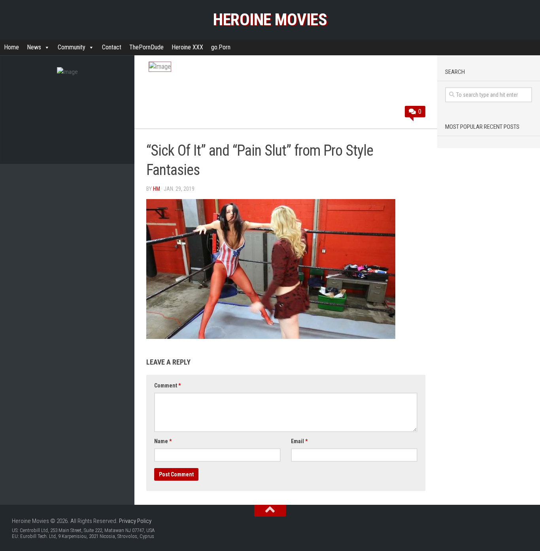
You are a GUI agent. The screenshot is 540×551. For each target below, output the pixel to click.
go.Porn (220, 47)
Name (163, 441)
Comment (167, 385)
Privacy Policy (135, 521)
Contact (111, 47)
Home (11, 47)
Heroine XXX (187, 47)
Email (299, 441)
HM (156, 189)
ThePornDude (146, 47)
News (34, 47)
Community (71, 47)
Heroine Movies (270, 19)
